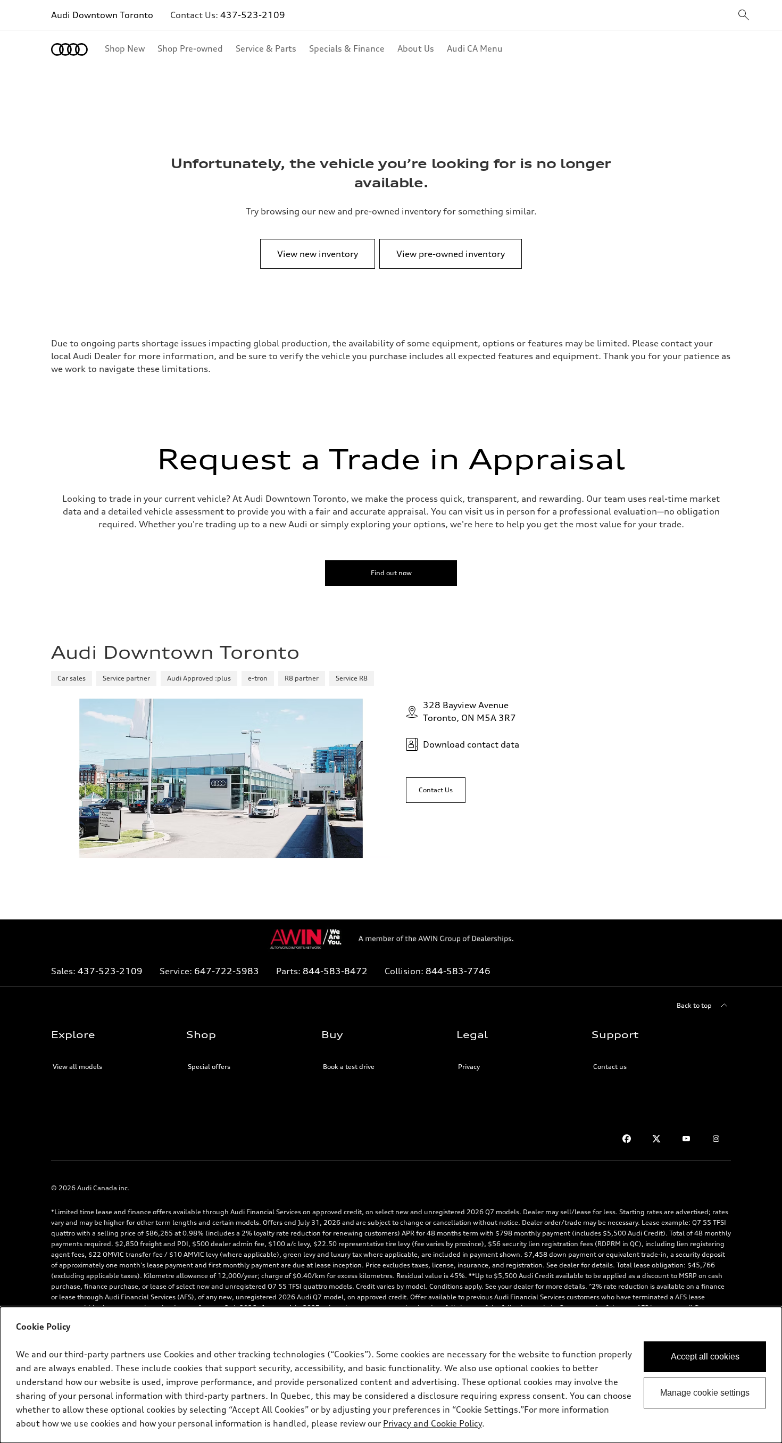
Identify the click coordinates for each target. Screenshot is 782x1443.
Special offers (209, 1067)
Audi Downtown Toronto (102, 15)
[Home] (69, 49)
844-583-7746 (458, 971)
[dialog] (391, 1375)
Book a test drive (349, 1067)
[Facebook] (627, 1139)
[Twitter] (656, 1139)
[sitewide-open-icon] (743, 16)
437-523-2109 (252, 15)
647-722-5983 (226, 971)
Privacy (469, 1067)
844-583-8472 (335, 971)
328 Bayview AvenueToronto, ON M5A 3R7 (469, 711)
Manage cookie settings (705, 1392)
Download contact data (471, 744)
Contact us (610, 1067)
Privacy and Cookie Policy (432, 1423)
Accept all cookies (705, 1356)
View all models (77, 1067)
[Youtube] (686, 1139)
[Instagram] (716, 1139)
